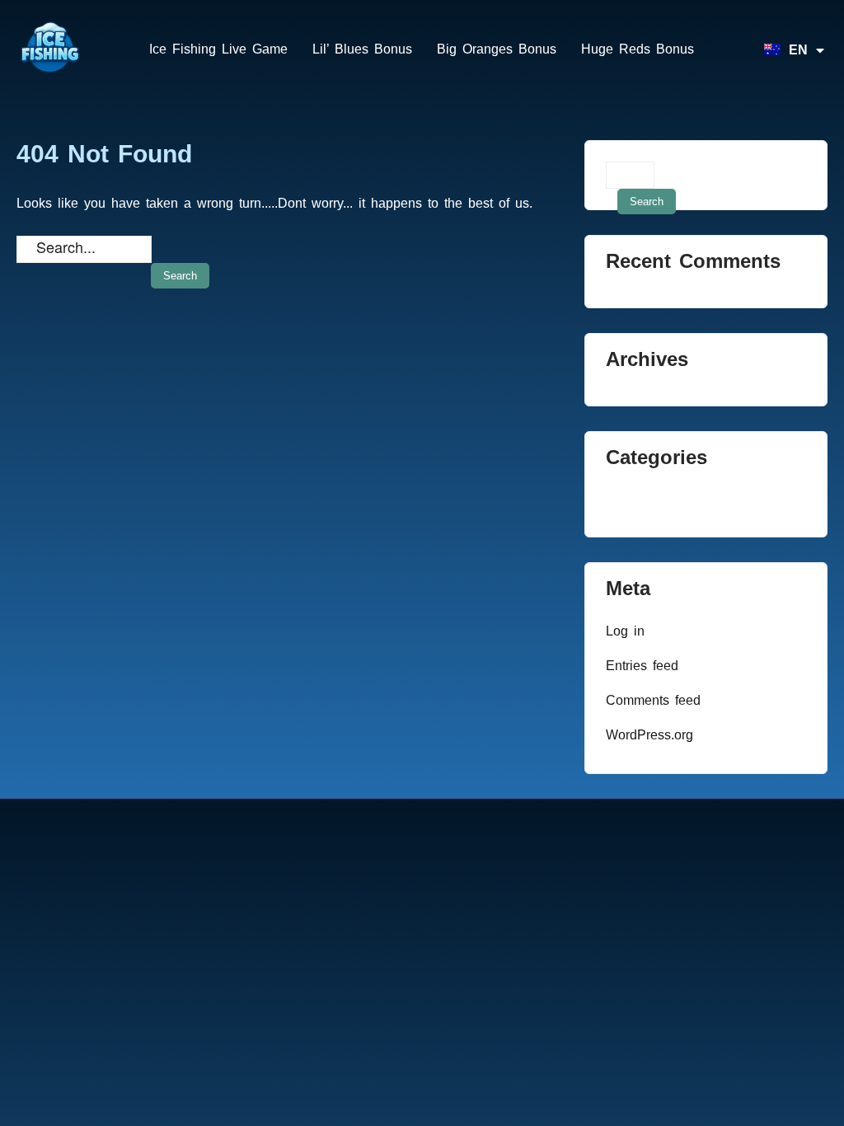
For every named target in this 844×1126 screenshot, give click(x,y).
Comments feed (653, 700)
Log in (625, 631)
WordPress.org (649, 735)
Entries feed (642, 666)
